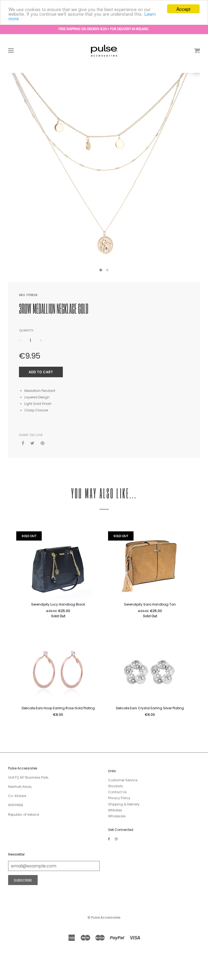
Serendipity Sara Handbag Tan (150, 604)
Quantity (26, 330)
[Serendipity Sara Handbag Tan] (150, 565)
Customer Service (122, 780)
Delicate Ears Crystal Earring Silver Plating (150, 708)
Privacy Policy (119, 798)
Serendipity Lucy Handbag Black (58, 604)
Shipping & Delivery (123, 804)
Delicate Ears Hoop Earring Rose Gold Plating (58, 708)
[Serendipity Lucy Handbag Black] (58, 565)
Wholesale (116, 816)
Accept (183, 8)
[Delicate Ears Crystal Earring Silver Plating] (150, 669)
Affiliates (115, 810)
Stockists (115, 786)
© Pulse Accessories (104, 917)
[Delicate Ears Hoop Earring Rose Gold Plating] (58, 669)
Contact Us (117, 792)
